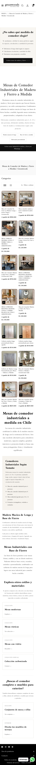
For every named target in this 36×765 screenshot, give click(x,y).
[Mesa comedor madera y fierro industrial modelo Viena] (26, 199)
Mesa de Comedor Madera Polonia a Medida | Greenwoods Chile (26, 371)
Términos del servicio (13, 763)
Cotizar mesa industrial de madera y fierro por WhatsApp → (18, 147)
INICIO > (4, 13)
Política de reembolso (10, 760)
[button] (3, 5)
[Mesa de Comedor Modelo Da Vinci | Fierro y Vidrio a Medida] (9, 389)
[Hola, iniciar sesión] (27, 5)
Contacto (5, 755)
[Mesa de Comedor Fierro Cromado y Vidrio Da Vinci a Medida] (26, 389)
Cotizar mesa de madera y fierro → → (18, 60)
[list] (10, 185)
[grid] (5, 185)
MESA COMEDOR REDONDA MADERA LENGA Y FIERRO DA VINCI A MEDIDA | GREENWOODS (25, 276)
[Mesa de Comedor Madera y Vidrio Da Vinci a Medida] (26, 297)
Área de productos (8, 751)
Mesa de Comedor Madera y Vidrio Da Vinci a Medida (26, 309)
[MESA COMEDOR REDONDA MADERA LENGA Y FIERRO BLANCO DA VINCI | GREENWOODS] (9, 297)
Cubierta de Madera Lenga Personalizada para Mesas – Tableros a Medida (9, 371)
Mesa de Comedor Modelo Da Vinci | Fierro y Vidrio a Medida (9, 401)
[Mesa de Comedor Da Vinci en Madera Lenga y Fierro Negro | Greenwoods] (9, 199)
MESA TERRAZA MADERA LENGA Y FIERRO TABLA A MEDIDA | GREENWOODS (8, 242)
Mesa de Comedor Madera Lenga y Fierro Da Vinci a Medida (26, 240)
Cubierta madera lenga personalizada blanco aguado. (8, 343)
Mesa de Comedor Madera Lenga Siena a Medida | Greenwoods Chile (9, 274)
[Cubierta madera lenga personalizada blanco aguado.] (9, 331)
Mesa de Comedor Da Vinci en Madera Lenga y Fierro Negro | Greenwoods (9, 211)
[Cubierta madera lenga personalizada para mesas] (26, 331)
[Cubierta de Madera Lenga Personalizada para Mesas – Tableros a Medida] (9, 359)
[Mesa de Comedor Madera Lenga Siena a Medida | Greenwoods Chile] (9, 263)
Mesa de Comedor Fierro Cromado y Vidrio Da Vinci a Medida (26, 401)
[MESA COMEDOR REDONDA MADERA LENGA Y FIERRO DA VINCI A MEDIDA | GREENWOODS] (26, 263)
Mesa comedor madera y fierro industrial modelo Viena (26, 211)
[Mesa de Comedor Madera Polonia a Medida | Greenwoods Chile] (26, 359)
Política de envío (26, 763)
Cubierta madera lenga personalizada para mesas (26, 342)
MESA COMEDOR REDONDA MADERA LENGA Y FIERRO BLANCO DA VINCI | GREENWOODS (8, 310)
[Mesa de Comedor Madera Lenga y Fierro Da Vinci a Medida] (26, 228)
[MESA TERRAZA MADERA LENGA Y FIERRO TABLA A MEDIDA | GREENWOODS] (9, 228)
